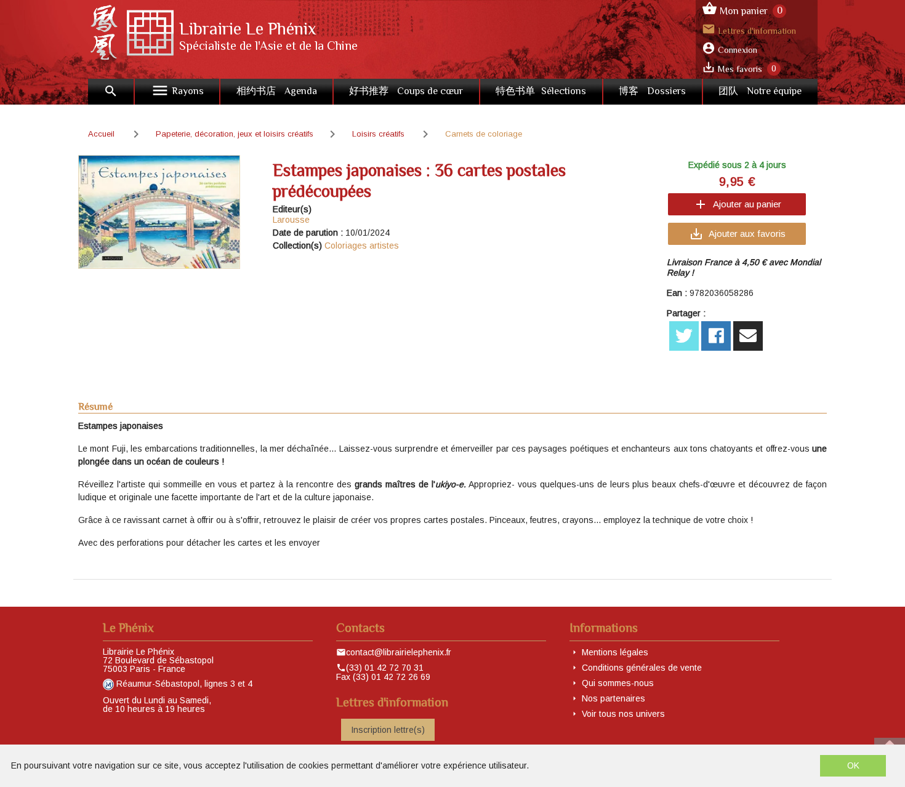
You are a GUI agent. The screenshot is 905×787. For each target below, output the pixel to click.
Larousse (291, 220)
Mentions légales (615, 652)
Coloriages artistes (361, 245)
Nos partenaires (613, 698)
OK (853, 765)
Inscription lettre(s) (388, 730)
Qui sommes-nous (618, 683)
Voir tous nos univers (623, 714)
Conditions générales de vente (642, 668)
